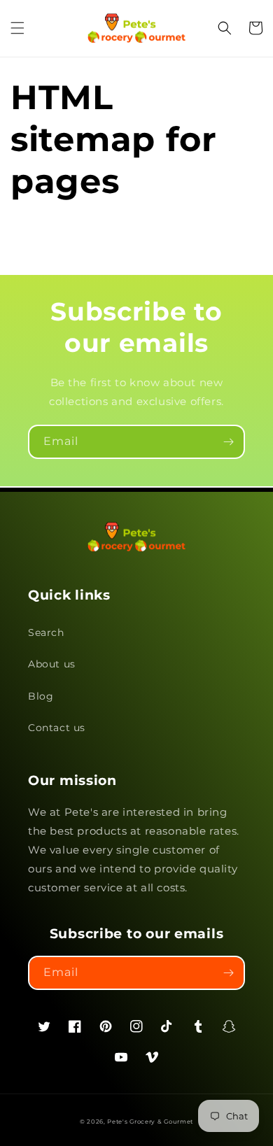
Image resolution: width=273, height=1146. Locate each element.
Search (46, 632)
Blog (40, 696)
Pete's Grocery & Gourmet (150, 1121)
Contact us (56, 727)
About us (52, 664)
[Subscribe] (228, 442)
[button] (17, 28)
